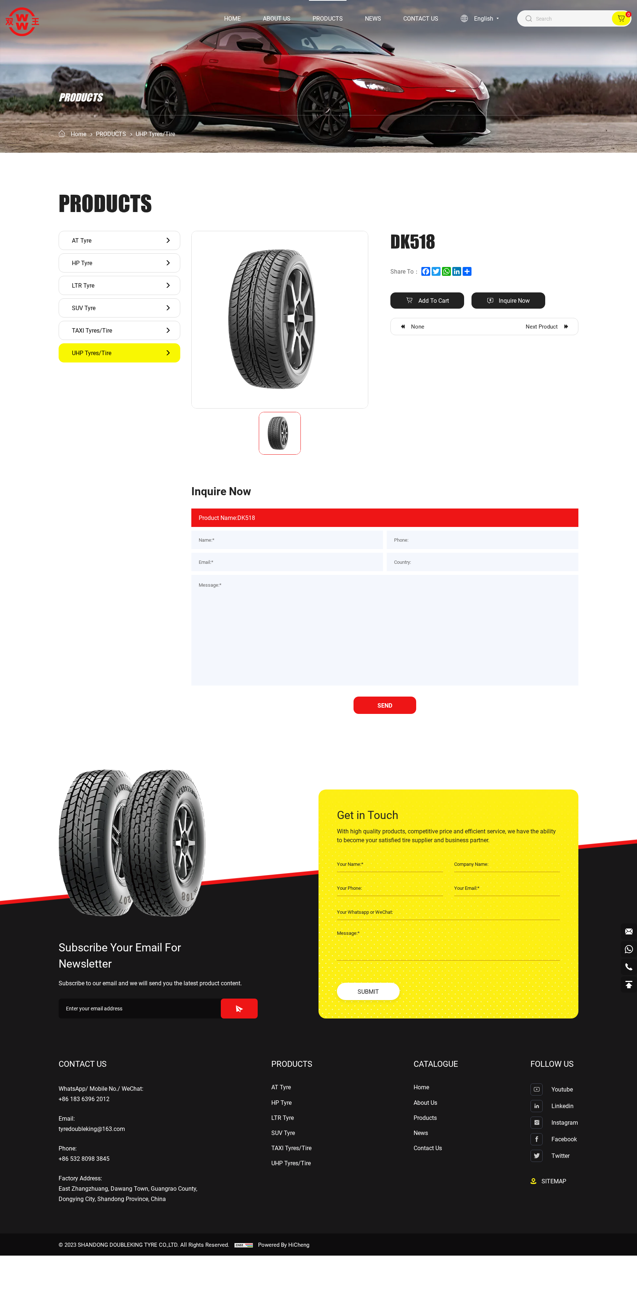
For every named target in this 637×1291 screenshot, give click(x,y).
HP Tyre (82, 263)
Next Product (542, 326)
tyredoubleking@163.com (92, 1128)
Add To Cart (433, 300)
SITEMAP (554, 1181)
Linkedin (562, 1106)
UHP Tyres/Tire (155, 133)
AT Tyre (81, 240)
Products (328, 18)
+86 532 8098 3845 (84, 1158)
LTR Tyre (83, 285)
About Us (276, 18)
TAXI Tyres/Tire (92, 330)
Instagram (564, 1122)
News (373, 18)
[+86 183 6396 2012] (629, 949)
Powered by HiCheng (283, 1244)
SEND (384, 705)
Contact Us (420, 18)
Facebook (564, 1139)
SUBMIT (368, 991)
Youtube (562, 1089)
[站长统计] (243, 1244)
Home (232, 18)
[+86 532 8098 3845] (629, 967)
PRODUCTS (111, 133)
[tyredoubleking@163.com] (629, 931)
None (417, 326)
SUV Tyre (83, 308)
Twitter (560, 1155)
